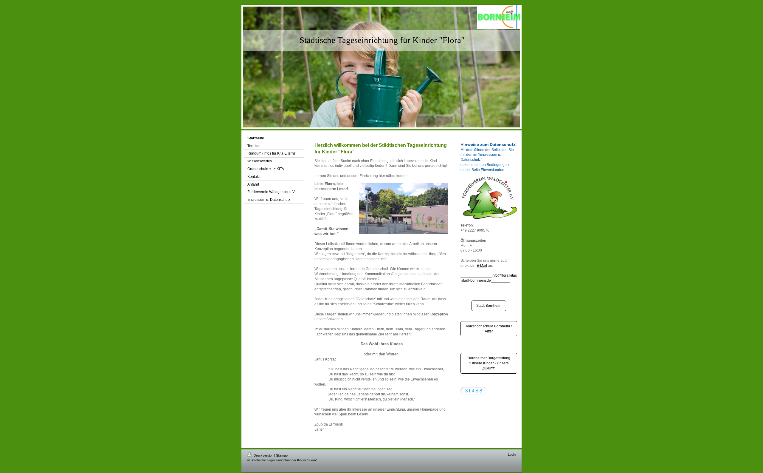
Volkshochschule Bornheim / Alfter (489, 328)
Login (512, 454)
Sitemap (282, 455)
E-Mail (482, 266)
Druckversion (263, 455)
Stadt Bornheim (488, 305)
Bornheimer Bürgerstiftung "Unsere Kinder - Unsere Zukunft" (489, 363)
